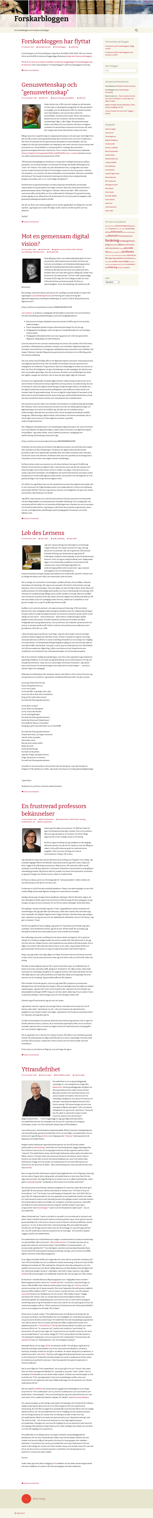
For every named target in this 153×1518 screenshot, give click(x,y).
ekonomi (112, 235)
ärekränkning (32, 1182)
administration (63, 819)
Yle (54, 1463)
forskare (130, 236)
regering (111, 258)
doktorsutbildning (128, 232)
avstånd (25, 1274)
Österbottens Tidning (48, 1325)
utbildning (60, 538)
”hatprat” (69, 1136)
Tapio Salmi (44, 538)
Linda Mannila (110, 170)
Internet (121, 248)
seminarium (129, 258)
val (118, 268)
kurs (110, 255)
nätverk (130, 255)
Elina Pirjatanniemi (47, 819)
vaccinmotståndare (81, 1397)
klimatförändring (117, 252)
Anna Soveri (109, 133)
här (29, 1167)
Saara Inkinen (110, 199)
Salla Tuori (44, 98)
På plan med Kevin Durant (127, 86)
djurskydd (122, 229)
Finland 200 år (70, 249)
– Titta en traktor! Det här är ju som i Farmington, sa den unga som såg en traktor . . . (120, 98)
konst (106, 255)
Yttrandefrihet (41, 1069)
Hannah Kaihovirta (111, 159)
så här (48, 1345)
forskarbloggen (60, 47)
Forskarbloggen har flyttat (56, 41)
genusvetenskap (58, 98)
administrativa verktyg (77, 819)
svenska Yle (26, 1340)
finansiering (122, 236)
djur (118, 229)
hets (46, 1136)
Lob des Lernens (43, 533)
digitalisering (127, 226)
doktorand (116, 231)
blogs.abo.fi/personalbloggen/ (79, 56)
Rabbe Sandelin (110, 105)
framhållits (37, 1388)
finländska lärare (38, 252)
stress (119, 261)
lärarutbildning (116, 255)
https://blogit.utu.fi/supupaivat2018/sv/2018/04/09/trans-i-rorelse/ (50, 153)
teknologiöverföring (115, 264)
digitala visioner (59, 249)
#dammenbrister (109, 226)
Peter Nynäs (109, 192)
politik (68, 1075)
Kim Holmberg (110, 166)
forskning (112, 240)
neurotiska (26, 1294)
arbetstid (119, 225)
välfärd (121, 267)
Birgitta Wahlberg (111, 140)
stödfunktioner (27, 822)
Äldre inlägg (35, 1498)
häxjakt (54, 1282)
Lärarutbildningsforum (41, 295)
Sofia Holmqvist (110, 207)
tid (34, 822)
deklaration (57, 1087)
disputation (113, 229)
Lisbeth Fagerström (112, 173)
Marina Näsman (110, 177)
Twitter (123, 264)
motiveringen (42, 1208)
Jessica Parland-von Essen (114, 111)
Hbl (32, 1374)
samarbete (120, 258)
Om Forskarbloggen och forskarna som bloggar (31, 30)
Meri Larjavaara (110, 181)
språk (54, 538)
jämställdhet (69, 98)
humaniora (113, 245)
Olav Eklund (109, 188)
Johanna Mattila (110, 162)
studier (126, 261)
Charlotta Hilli (44, 249)
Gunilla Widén (110, 155)
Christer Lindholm (111, 147)
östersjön (127, 268)
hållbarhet (121, 245)
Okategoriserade (44, 47)
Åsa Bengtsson (110, 136)
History (78, 1285)
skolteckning (39, 1147)
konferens (128, 251)
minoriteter (123, 255)
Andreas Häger (46, 1075)
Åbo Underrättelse (58, 1242)
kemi (110, 252)
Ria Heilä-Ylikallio (111, 196)
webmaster (74, 47)
